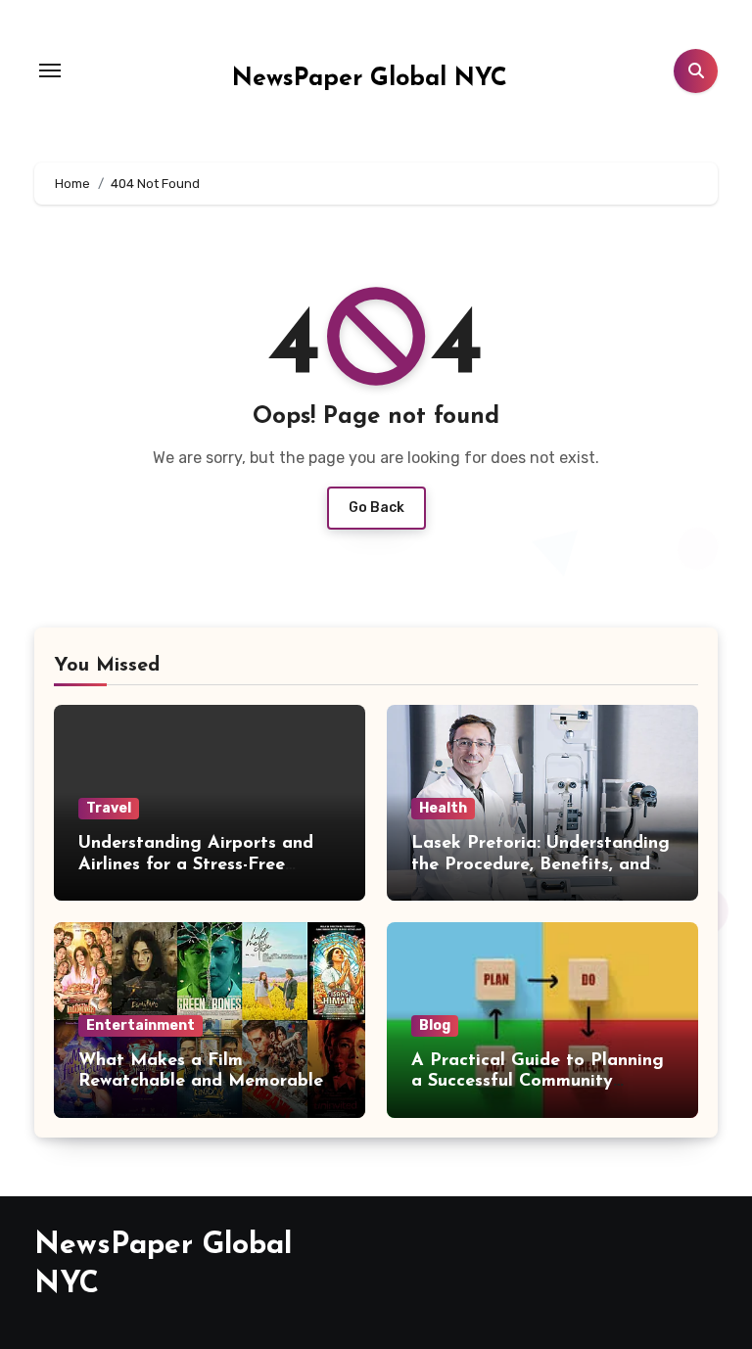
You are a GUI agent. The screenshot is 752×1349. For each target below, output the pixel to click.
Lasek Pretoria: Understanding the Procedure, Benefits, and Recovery (540, 865)
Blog (434, 1025)
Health (443, 808)
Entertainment (140, 1025)
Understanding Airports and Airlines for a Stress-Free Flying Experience (195, 865)
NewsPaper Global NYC (369, 79)
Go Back (376, 507)
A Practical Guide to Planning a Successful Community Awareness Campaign (537, 1082)
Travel (108, 808)
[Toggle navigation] (50, 70)
